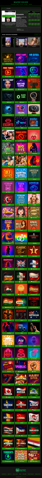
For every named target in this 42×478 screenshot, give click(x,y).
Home (2, 8)
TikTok (5, 8)
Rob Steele (22, 29)
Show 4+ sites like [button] (23, 11)
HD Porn (25, 4)
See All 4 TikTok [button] (8, 26)
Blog (18, 4)
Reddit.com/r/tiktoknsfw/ (20, 15)
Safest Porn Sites (23, 476)
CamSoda (30, 4)
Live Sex (21, 4)
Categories (13, 4)
